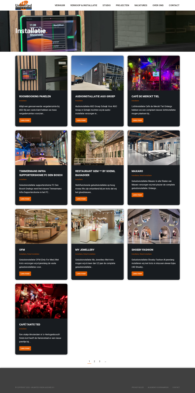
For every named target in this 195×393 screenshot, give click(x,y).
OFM (22, 249)
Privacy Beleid (138, 387)
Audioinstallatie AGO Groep (95, 96)
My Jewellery (84, 249)
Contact (176, 387)
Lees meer (25, 120)
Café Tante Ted (29, 324)
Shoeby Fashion (142, 249)
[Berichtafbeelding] (41, 73)
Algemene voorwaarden (158, 387)
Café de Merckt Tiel (145, 96)
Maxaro (137, 171)
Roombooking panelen (35, 96)
